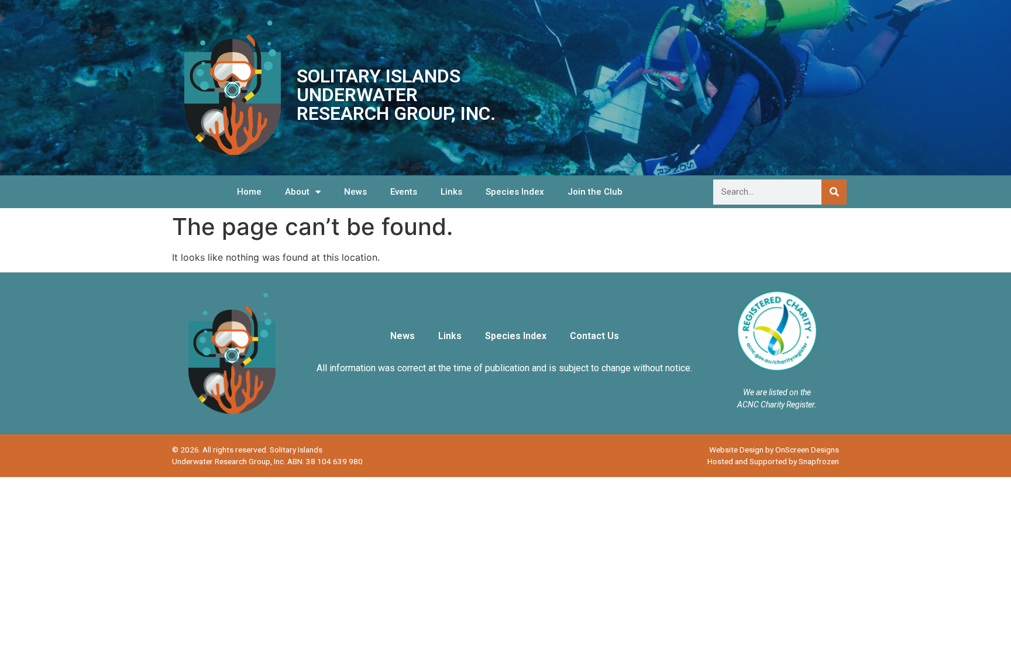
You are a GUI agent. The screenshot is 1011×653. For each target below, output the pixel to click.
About (297, 191)
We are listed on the (777, 392)
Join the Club (595, 191)
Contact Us (594, 335)
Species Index (515, 191)
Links (451, 191)
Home (249, 191)
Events (403, 191)
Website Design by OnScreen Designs (774, 449)
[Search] (834, 192)
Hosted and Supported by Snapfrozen (773, 461)
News (355, 191)
